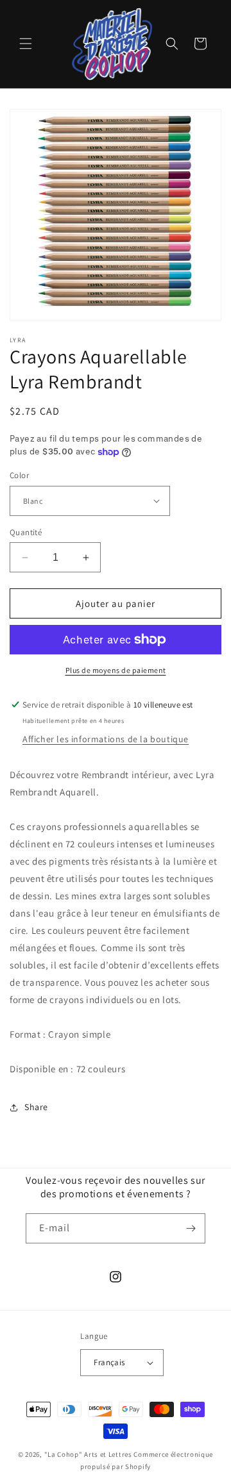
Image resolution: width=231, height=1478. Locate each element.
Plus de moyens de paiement (115, 670)
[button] (26, 43)
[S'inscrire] (190, 1228)
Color (19, 475)
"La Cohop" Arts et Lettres (88, 1454)
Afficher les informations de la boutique (105, 739)
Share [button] (36, 1107)
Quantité (26, 532)
